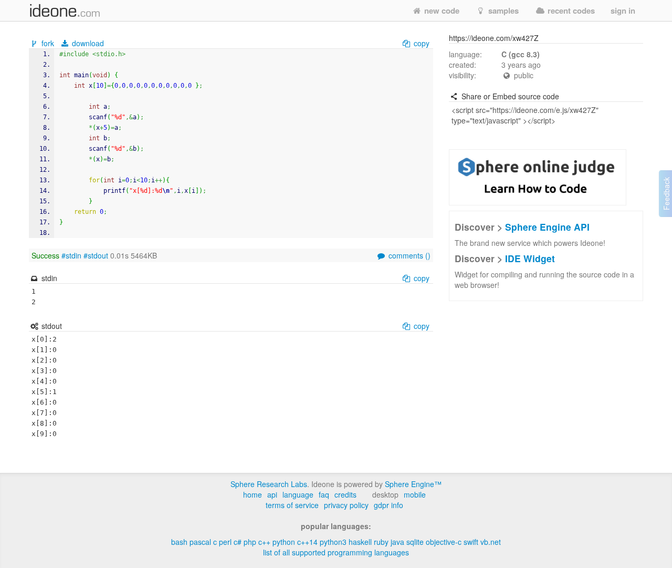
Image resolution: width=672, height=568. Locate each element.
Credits (345, 494)
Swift (471, 541)
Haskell (360, 541)
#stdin (71, 255)
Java (397, 541)
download (87, 43)
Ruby (381, 541)
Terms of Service (292, 505)
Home (252, 494)
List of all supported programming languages (336, 552)
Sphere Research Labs (268, 484)
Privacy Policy (346, 505)
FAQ (324, 494)
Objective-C (443, 541)
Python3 (333, 541)
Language (297, 494)
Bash (179, 541)
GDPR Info (388, 505)
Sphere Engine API (547, 226)
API (272, 494)
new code (440, 10)
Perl (225, 541)
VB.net (490, 541)
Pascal (200, 541)
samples (502, 10)
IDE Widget (530, 258)
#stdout (95, 255)
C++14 (307, 541)
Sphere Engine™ (413, 484)
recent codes (570, 10)
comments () (408, 255)
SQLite (415, 541)
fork (47, 43)
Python (283, 541)
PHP (250, 541)
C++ (264, 541)
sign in (623, 10)
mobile (415, 494)
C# (238, 541)
